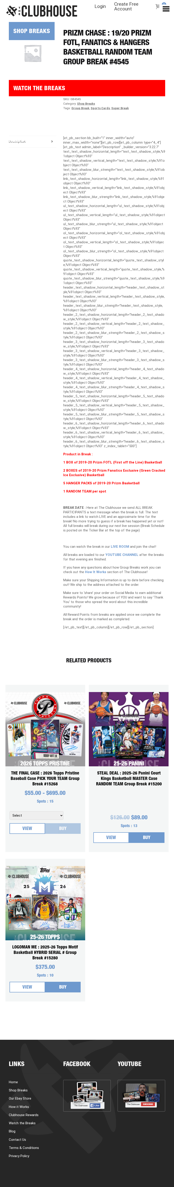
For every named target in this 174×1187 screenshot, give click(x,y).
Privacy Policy (19, 1156)
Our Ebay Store (20, 1098)
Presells (22, 52)
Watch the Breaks (39, 89)
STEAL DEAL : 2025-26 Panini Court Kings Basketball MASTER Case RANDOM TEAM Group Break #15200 (129, 779)
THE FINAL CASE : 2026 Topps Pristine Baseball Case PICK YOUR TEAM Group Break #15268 (45, 779)
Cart (15, 124)
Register (21, 141)
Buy (63, 829)
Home (13, 1082)
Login (100, 6)
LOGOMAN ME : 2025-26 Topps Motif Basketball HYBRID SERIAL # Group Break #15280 (45, 952)
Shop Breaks (31, 32)
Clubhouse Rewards (24, 1115)
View (27, 829)
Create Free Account (126, 6)
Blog (15, 108)
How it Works (28, 68)
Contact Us (17, 1140)
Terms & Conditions (24, 1148)
